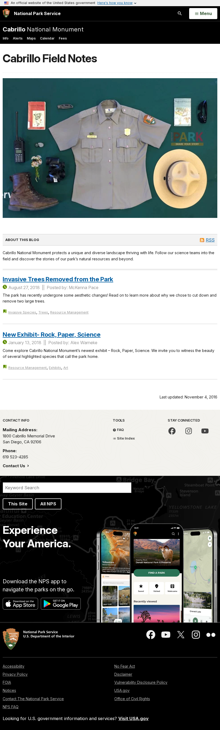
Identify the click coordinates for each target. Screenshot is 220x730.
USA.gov (122, 690)
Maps (31, 38)
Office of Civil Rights (132, 698)
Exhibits (55, 368)
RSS (210, 240)
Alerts (18, 38)
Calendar (47, 38)
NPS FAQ (11, 706)
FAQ (120, 429)
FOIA (7, 682)
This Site (17, 503)
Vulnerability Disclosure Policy (140, 682)
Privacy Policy (15, 674)
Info (6, 38)
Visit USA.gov (133, 718)
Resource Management (69, 312)
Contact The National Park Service (33, 698)
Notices (9, 690)
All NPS (48, 503)
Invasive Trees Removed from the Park (58, 279)
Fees (63, 38)
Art (65, 368)
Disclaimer (123, 674)
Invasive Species (22, 312)
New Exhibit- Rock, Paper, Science (52, 334)
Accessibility (13, 666)
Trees (43, 312)
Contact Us (14, 465)
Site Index (125, 438)
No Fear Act (124, 666)
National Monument (43, 29)
